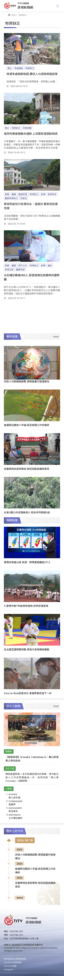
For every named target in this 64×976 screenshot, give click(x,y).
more (20, 897)
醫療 (14, 194)
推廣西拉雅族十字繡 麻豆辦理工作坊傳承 (26, 425)
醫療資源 (20, 269)
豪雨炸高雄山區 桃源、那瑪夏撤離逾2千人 (27, 562)
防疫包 (23, 198)
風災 (9, 68)
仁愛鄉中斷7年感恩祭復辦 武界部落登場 (26, 606)
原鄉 (7, 194)
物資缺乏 (29, 68)
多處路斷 (18, 68)
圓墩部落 (22, 194)
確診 (50, 265)
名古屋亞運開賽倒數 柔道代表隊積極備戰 (26, 649)
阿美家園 (27, 127)
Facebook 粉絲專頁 (13, 962)
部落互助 (9, 269)
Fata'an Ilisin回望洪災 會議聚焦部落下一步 (28, 693)
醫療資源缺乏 (11, 198)
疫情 (43, 194)
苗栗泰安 (52, 194)
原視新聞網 (25, 7)
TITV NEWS (23, 3)
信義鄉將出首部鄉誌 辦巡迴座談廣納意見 (26, 469)
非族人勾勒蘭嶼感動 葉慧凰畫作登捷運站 (26, 381)
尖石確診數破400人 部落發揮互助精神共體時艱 (31, 277)
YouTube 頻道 (10, 965)
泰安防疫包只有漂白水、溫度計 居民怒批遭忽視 (31, 206)
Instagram (8, 969)
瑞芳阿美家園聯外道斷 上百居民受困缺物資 (31, 133)
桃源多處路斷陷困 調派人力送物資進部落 (32, 74)
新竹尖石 (22, 265)
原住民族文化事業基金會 (15, 958)
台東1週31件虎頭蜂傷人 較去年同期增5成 (27, 512)
